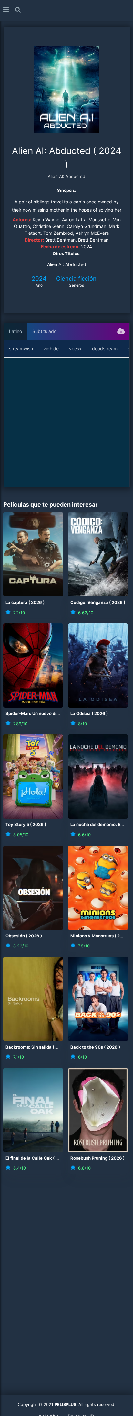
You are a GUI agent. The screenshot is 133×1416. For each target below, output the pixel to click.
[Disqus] (66, 1269)
